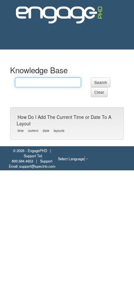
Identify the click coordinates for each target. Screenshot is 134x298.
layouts (59, 130)
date (46, 130)
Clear (99, 92)
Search (100, 82)
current (33, 130)
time (21, 130)
